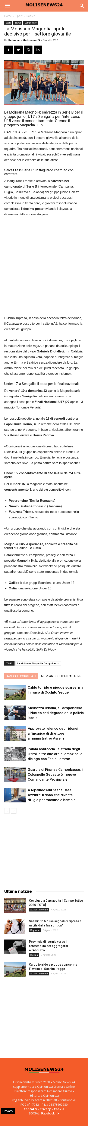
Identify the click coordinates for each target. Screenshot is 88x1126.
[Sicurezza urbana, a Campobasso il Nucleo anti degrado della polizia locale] (15, 713)
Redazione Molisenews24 (24, 40)
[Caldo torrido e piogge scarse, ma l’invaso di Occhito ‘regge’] (15, 692)
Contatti (30, 1109)
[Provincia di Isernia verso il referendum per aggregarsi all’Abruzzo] (15, 947)
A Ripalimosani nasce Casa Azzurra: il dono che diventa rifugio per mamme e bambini (52, 795)
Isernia (34, 954)
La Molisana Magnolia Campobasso (38, 663)
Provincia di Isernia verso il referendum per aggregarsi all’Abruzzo (48, 946)
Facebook (48, 1113)
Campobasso (31, 22)
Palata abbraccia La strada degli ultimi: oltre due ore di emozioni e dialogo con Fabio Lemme (55, 754)
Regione (35, 930)
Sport (19, 16)
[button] (82, 6)
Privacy (45, 1109)
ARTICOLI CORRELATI (21, 676)
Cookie (59, 1109)
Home (8, 16)
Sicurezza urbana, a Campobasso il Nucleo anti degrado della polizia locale (56, 713)
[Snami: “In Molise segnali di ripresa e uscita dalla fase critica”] (14, 926)
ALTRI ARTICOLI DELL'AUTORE (61, 676)
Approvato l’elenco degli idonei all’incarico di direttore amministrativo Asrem (53, 733)
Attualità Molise (39, 909)
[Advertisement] (44, 267)
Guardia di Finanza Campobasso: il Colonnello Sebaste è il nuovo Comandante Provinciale (56, 774)
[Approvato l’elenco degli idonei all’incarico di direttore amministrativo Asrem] (15, 733)
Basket (30, 16)
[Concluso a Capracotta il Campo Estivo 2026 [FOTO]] (15, 905)
